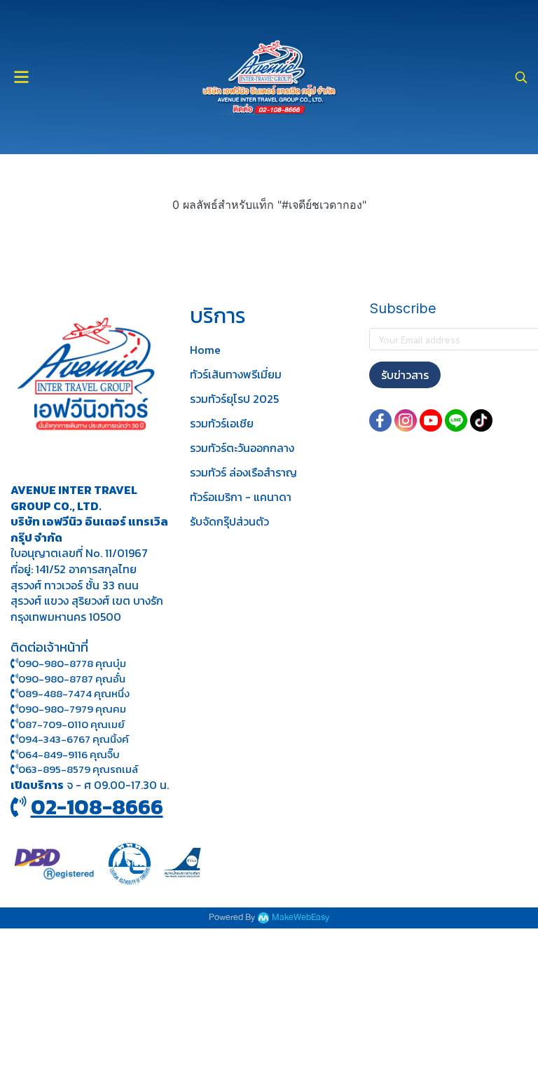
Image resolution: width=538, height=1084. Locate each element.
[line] (456, 420)
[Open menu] (21, 77)
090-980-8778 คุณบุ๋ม (72, 663)
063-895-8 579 (54, 769)
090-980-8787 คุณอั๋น (71, 679)
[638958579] (14, 769)
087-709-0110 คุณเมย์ (71, 724)
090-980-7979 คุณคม (72, 709)
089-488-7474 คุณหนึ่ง (74, 693)
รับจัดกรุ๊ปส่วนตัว (229, 521)
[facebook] (380, 420)
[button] (521, 77)
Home (205, 349)
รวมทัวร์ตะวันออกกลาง (242, 447)
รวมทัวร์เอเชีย (222, 423)
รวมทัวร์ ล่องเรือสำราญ (243, 472)
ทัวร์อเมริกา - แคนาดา (240, 496)
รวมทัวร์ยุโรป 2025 (234, 398)
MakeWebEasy (300, 917)
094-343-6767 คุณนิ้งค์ (73, 739)
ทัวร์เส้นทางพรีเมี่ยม (236, 374)
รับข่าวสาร (405, 374)
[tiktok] (481, 420)
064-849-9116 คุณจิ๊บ (69, 754)
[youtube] (431, 420)
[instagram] (405, 420)
